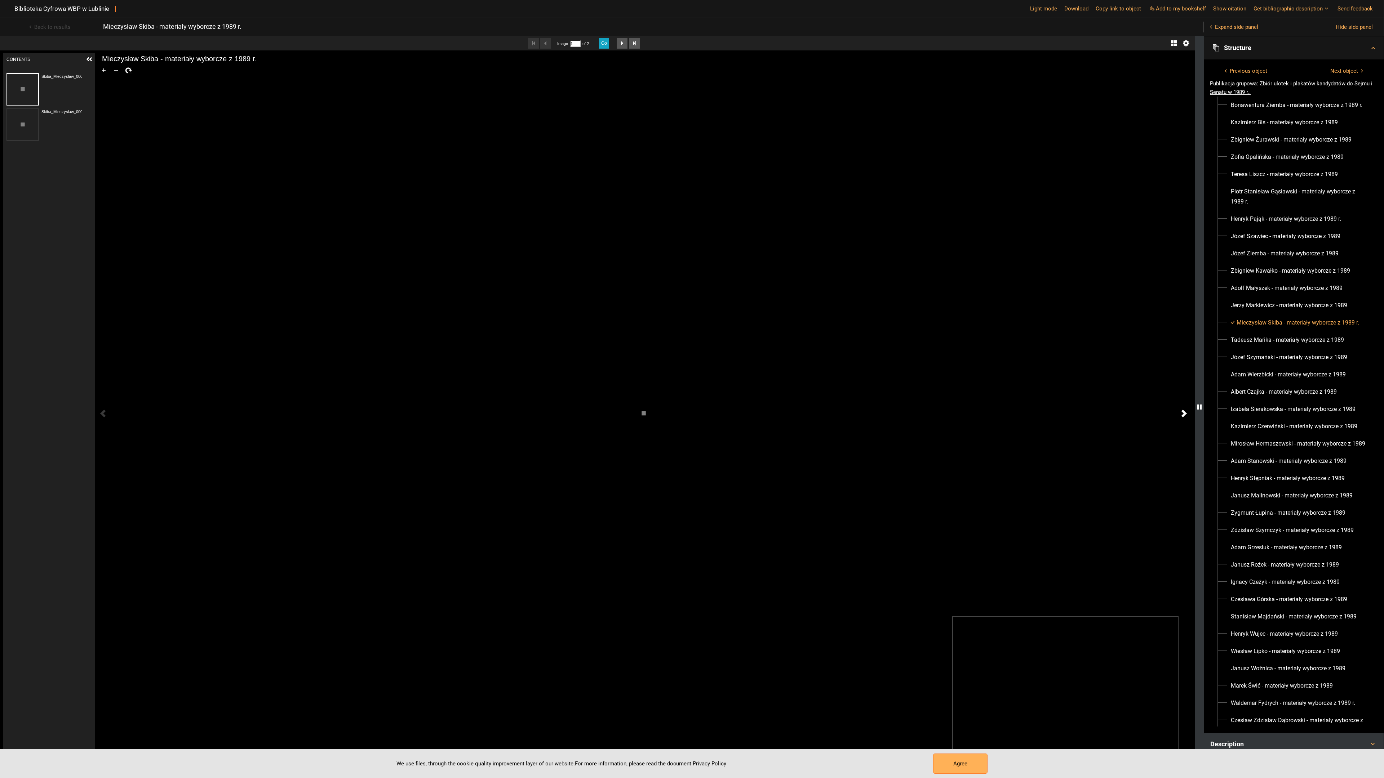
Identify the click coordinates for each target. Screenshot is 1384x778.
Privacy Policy (709, 763)
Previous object (1248, 71)
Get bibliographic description (1288, 8)
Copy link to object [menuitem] (1118, 8)
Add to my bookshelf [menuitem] (1181, 8)
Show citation (1229, 8)
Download (1076, 8)
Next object (1344, 71)
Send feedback (1355, 8)
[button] (1294, 47)
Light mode (1043, 8)
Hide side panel (1354, 27)
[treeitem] (1294, 105)
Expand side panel (1236, 27)
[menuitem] (1296, 105)
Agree (960, 763)
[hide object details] (1199, 407)
